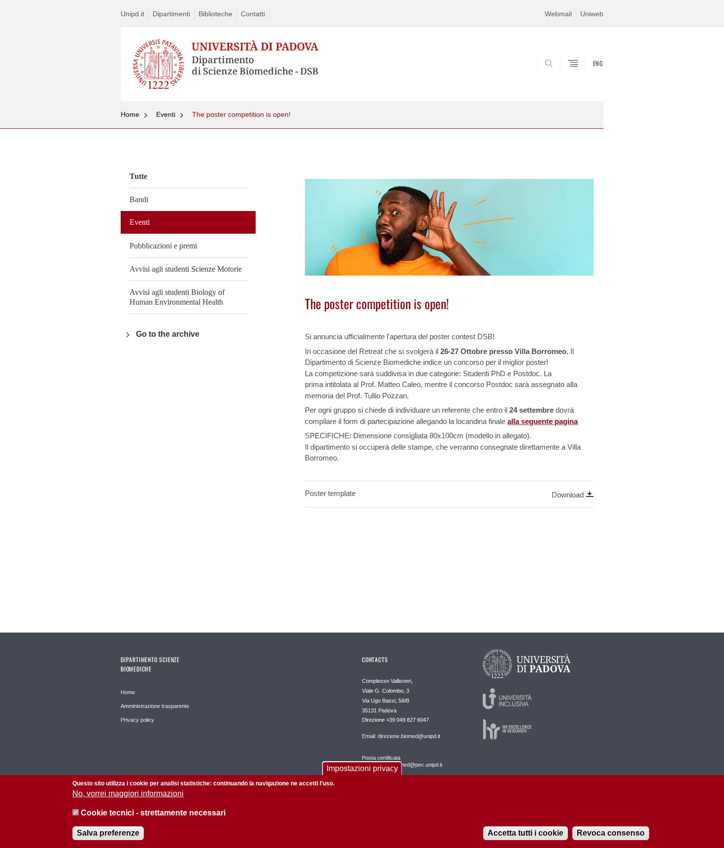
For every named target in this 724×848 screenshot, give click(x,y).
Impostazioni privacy (362, 768)
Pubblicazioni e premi (163, 246)
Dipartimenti (171, 14)
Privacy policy (137, 720)
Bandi (139, 199)
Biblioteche (215, 14)
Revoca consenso (611, 833)
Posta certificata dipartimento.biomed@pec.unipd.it (402, 761)
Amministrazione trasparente (155, 706)
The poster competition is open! (241, 114)
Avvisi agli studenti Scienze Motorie (186, 269)
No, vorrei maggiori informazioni (128, 793)
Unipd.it (132, 14)
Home (130, 114)
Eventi (165, 114)
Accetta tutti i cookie (525, 833)
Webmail (558, 14)
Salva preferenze (108, 833)
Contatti (253, 14)
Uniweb (591, 14)
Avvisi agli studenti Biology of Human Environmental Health (177, 297)
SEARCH (585, 77)
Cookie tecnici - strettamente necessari (153, 813)
